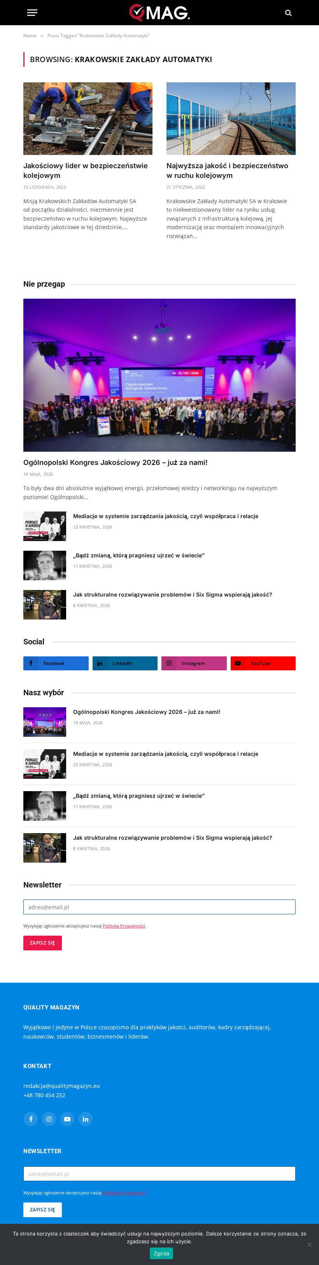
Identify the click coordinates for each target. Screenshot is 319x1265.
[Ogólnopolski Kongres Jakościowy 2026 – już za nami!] (159, 375)
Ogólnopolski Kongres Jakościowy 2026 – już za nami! (115, 462)
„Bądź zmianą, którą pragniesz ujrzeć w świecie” (139, 555)
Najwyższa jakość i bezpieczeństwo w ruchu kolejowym (227, 170)
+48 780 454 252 (44, 1095)
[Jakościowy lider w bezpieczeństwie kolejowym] (87, 118)
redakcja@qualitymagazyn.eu (61, 1085)
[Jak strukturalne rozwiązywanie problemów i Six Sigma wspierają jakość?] (44, 604)
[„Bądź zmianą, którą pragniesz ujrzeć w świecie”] (44, 565)
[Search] (288, 12)
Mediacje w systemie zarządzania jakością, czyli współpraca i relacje (165, 516)
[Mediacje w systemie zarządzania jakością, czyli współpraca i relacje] (44, 526)
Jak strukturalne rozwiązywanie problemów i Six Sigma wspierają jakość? (172, 594)
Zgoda (161, 1253)
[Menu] (32, 12)
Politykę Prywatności (124, 926)
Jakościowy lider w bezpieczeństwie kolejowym (85, 170)
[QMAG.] (159, 12)
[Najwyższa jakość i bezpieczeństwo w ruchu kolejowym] (231, 118)
